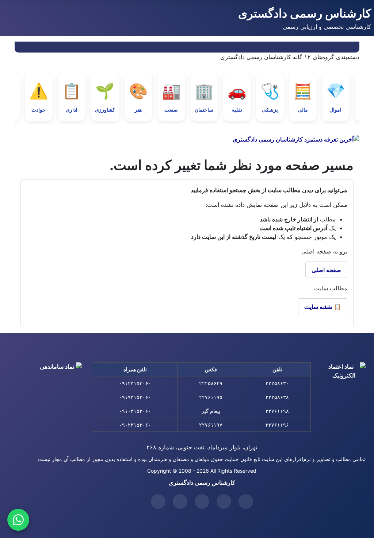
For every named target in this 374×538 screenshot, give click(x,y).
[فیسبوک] (180, 501)
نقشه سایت (322, 306)
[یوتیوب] (224, 501)
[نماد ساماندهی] (60, 384)
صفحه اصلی (326, 270)
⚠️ (38, 97)
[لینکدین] (202, 501)
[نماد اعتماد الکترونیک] (344, 386)
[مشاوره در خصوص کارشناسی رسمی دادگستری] (18, 520)
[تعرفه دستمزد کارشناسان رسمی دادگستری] (187, 139)
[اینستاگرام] (158, 501)
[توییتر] (245, 501)
